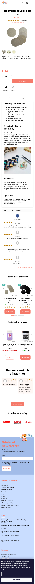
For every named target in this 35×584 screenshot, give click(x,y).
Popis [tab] (6, 99)
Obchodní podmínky (7, 503)
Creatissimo (17, 17)
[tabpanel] (6, 422)
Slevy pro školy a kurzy (8, 487)
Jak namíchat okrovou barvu (10, 535)
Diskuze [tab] (24, 99)
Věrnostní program (6, 490)
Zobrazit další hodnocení (25, 268)
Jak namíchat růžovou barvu (10, 531)
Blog (2, 494)
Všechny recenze (17, 404)
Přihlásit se (6, 468)
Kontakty (4, 498)
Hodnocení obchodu (7, 501)
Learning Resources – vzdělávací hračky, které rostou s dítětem (15, 520)
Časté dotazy (5, 485)
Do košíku (23, 81)
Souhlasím (16, 580)
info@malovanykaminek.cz (9, 554)
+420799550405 (5, 556)
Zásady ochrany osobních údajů (10, 505)
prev (3, 289)
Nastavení (17, 574)
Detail (8, 357)
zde (2, 569)
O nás (3, 496)
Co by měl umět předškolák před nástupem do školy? (15, 526)
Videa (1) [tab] (14, 99)
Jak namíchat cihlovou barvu (10, 540)
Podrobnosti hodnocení (17, 23)
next (31, 289)
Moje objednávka (6, 507)
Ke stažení (4, 492)
